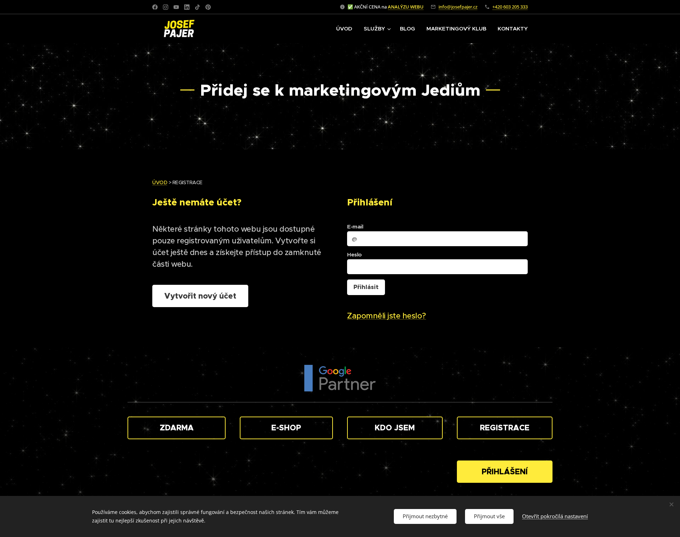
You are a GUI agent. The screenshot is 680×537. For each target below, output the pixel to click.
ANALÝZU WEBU (406, 7)
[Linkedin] (186, 7)
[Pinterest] (208, 7)
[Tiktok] (197, 7)
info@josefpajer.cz (457, 7)
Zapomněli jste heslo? (386, 316)
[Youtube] (176, 7)
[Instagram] (165, 7)
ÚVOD (159, 182)
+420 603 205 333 (510, 7)
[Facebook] (155, 7)
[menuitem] (346, 29)
